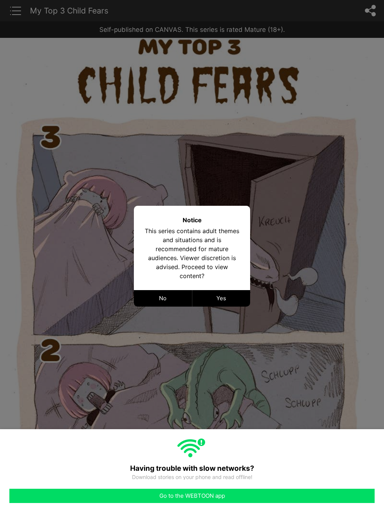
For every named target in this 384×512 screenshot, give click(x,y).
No (162, 298)
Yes (221, 298)
